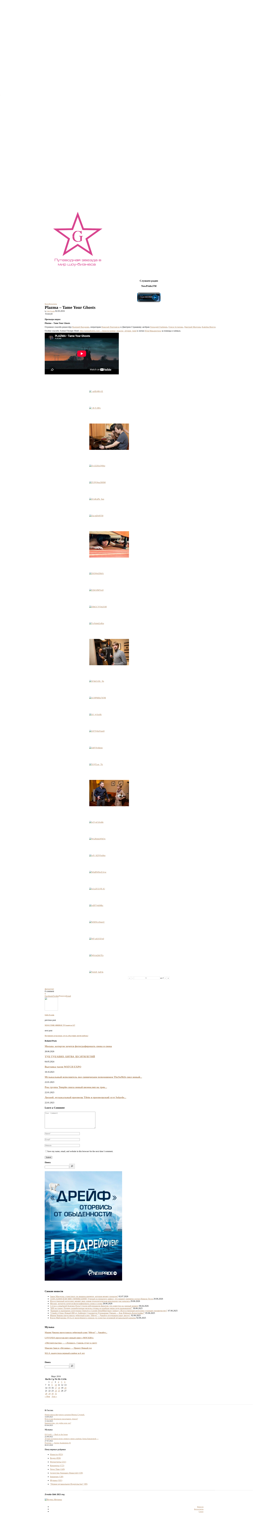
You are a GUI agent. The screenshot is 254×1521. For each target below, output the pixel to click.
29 (49, 1394)
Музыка (56, 1480)
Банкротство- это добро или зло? (58, 1423)
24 (56, 1391)
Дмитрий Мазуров (192, 327)
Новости (56, 1454)
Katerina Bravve (209, 327)
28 (46, 1394)
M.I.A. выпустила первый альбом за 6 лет (65, 1353)
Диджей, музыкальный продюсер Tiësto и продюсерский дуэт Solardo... (85, 1097)
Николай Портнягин (110, 327)
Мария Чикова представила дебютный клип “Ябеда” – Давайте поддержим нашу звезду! (90, 1315)
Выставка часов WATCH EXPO (63, 1066)
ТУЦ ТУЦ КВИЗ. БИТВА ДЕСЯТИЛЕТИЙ (70, 1056)
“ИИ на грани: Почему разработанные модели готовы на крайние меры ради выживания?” (91, 1308)
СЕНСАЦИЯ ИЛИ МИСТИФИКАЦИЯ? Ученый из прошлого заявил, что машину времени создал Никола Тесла (101, 1299)
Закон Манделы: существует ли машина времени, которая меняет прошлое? (84, 1296)
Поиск (48, 1162)
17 (56, 1388)
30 (52, 1394)
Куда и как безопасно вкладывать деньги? (61, 1419)
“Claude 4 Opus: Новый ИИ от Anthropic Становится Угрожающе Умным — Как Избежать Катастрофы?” (97, 1313)
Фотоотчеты (53, 304)
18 (59, 1388)
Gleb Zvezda (51, 311)
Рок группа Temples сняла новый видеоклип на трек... (76, 1087)
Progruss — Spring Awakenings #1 (58, 1443)
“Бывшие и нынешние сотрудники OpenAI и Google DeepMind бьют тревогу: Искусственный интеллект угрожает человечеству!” (108, 1311)
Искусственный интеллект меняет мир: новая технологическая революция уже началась (90, 1301)
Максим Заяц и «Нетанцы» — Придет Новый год (68, 1348)
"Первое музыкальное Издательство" (68, 1484)
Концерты (57, 1465)
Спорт (201, 1512)
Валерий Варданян (80, 327)
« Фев (47, 1396)
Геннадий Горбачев (158, 327)
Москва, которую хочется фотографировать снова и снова (78, 1046)
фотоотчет (49, 989)
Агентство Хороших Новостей (66, 1473)
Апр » (54, 1396)
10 (56, 1385)
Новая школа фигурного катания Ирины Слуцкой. (65, 1415)
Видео (47, 304)
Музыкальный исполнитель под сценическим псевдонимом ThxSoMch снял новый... (93, 1077)
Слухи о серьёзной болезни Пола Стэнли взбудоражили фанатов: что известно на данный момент (94, 1306)
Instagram (56, 1477)
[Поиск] (72, 1166)
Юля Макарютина (153, 331)
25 (59, 1391)
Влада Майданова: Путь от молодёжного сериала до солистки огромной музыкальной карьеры (93, 1318)
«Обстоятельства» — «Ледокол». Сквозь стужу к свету (71, 1343)
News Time (57, 1469)
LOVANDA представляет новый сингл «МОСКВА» (69, 1338)
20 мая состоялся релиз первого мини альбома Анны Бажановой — (72, 1439)
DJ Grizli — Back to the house (56, 1435)
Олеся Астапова (175, 327)
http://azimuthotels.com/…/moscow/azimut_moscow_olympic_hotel (108, 331)
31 (56, 1394)
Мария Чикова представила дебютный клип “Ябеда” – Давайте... (76, 1332)
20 (65, 1388)
